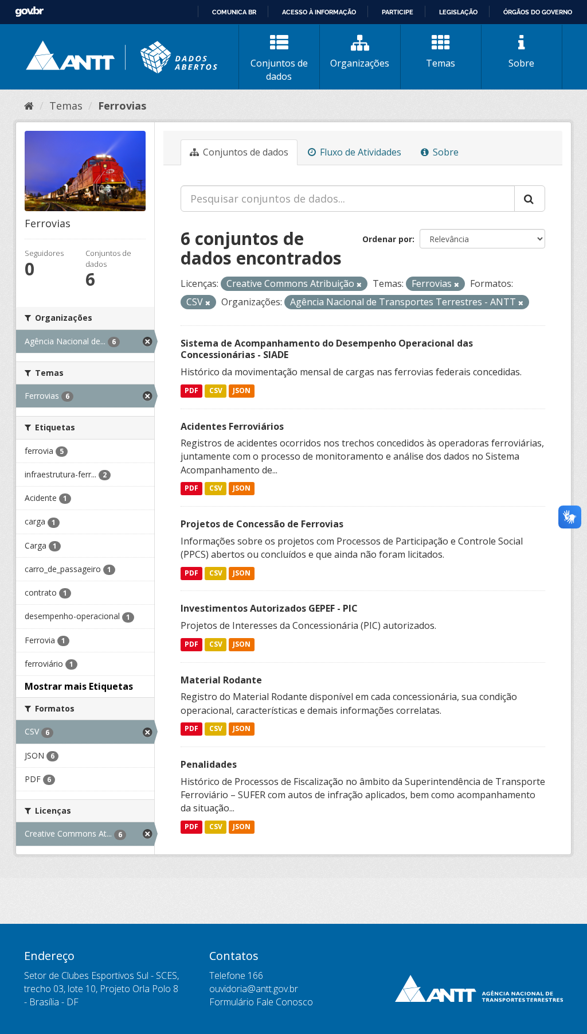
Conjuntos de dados (279, 70)
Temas (440, 63)
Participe (397, 12)
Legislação (458, 12)
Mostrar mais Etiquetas (79, 686)
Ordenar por (387, 239)
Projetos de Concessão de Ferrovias (262, 524)
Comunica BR (234, 12)
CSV (215, 390)
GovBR (29, 11)
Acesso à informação (319, 12)
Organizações (359, 63)
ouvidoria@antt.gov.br (253, 988)
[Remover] (359, 284)
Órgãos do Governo (537, 12)
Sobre (521, 63)
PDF (191, 390)
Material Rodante (221, 680)
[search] (529, 198)
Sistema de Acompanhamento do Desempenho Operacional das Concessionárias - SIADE (327, 349)
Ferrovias (122, 105)
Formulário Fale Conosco (261, 1002)
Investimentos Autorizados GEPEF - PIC (269, 608)
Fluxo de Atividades (359, 152)
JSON (242, 390)
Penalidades (209, 764)
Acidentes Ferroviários (232, 426)
